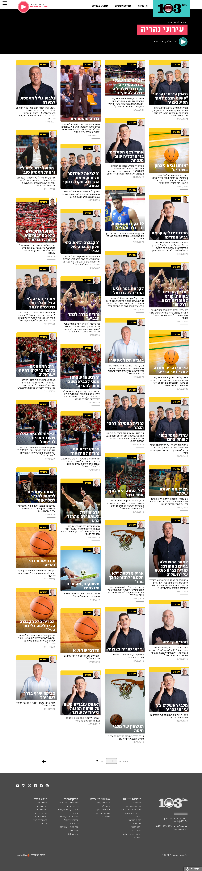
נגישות (194, 869)
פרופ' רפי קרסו (103, 803)
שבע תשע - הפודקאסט (69, 803)
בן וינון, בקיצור (73, 806)
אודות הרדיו (42, 806)
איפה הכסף (136, 827)
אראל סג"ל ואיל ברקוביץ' (130, 810)
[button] (143, 5)
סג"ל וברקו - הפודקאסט (68, 810)
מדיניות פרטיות (40, 813)
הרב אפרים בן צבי (102, 813)
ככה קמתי (74, 823)
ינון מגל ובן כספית (133, 806)
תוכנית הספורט (135, 820)
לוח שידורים (42, 810)
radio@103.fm (181, 821)
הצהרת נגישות (41, 817)
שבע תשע (137, 803)
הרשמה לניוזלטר (40, 820)
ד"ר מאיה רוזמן (103, 810)
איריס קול (137, 823)
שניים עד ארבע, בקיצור (69, 817)
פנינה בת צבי (136, 830)
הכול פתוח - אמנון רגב (69, 827)
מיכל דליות (105, 806)
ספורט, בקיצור (72, 813)
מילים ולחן (74, 830)
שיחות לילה (105, 817)
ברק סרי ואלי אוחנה (133, 813)
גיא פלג (138, 817)
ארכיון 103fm (73, 834)
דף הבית (184, 22)
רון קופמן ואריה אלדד (132, 834)
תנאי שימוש (42, 803)
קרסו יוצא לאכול (71, 820)
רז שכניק (137, 838)
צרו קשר (43, 823)
